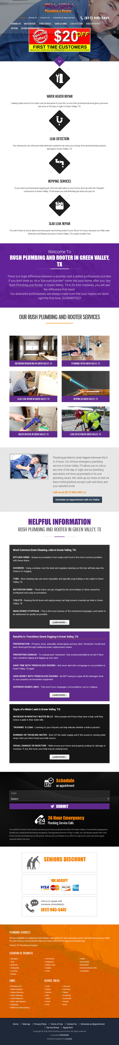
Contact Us (44, 18)
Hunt (47, 1004)
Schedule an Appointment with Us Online (77, 499)
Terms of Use (57, 1024)
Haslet (48, 968)
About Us (33, 18)
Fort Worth (49, 959)
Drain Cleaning (61, 23)
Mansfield (84, 965)
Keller (82, 959)
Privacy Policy (40, 1024)
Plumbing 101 (15, 23)
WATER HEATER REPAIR (59, 96)
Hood (47, 1001)
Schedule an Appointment (64, 18)
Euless (13, 974)
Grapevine (49, 962)
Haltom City (50, 965)
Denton (48, 992)
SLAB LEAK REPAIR (59, 223)
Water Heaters (30, 23)
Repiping (14, 28)
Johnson (66, 986)
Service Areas (52, 1027)
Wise (65, 1004)
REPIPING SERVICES (59, 181)
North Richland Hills (88, 968)
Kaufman (66, 989)
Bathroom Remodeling (30, 28)
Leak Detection (76, 23)
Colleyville (15, 968)
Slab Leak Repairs (93, 23)
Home (22, 18)
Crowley (14, 971)
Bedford (14, 965)
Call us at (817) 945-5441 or (69, 492)
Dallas (48, 989)
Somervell (67, 998)
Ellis (47, 995)
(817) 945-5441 (97, 18)
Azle (12, 962)
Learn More (58, 622)
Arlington (14, 959)
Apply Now (68, 1027)
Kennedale (84, 962)
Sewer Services (45, 23)
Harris (47, 998)
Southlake (84, 971)
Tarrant (65, 1001)
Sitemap (26, 1024)
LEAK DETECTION (59, 138)
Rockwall (67, 995)
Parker (65, 992)
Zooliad (68, 1039)
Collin (47, 986)
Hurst (47, 971)
